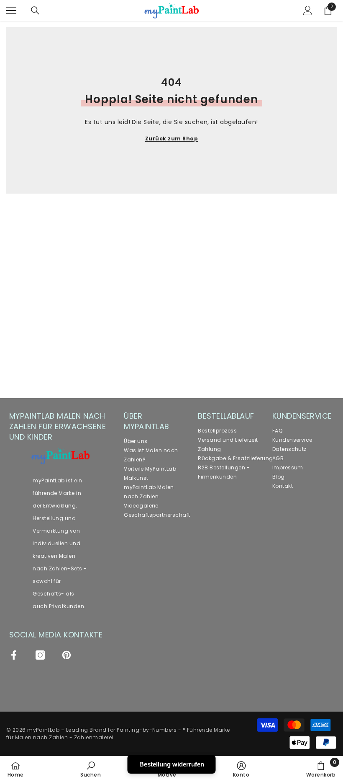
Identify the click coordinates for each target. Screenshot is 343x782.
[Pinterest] (66, 655)
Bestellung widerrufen (171, 764)
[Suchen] (35, 10)
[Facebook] (14, 655)
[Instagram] (40, 655)
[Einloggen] (307, 10)
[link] (90, 769)
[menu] (11, 10)
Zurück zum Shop (171, 138)
